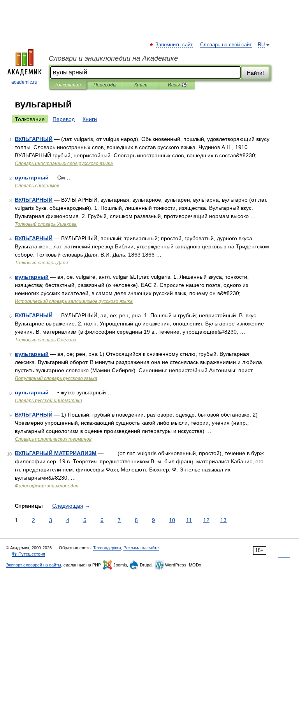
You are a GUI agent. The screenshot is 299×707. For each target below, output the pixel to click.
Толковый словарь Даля (41, 263)
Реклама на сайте (141, 547)
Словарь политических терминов (53, 439)
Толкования (68, 85)
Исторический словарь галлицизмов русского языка (74, 301)
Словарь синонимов (37, 185)
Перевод (64, 119)
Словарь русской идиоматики (48, 400)
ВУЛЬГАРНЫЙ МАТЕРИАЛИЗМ (56, 453)
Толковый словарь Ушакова (46, 224)
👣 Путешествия (28, 554)
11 (189, 520)
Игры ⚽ (177, 85)
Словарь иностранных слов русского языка (64, 163)
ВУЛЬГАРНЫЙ (34, 139)
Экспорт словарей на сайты (33, 565)
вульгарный (32, 177)
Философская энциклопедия (46, 486)
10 (172, 520)
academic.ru (24, 82)
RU (261, 44)
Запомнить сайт (174, 44)
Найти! (255, 73)
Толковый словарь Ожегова (45, 340)
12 (206, 520)
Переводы (104, 85)
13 (223, 520)
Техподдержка (107, 547)
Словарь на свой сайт (226, 44)
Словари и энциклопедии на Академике (113, 58)
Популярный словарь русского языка (56, 378)
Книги (141, 85)
